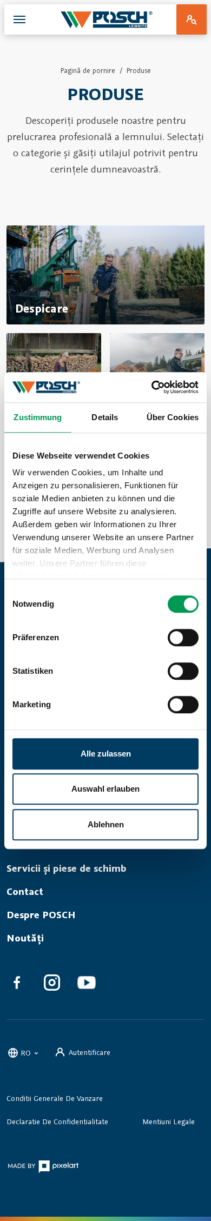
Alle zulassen (106, 753)
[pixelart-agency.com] (43, 1166)
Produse (139, 70)
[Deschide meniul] (19, 19)
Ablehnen (106, 824)
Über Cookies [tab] (173, 417)
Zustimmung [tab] (38, 417)
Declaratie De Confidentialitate (57, 1121)
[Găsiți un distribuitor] (191, 19)
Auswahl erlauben (105, 788)
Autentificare (89, 1052)
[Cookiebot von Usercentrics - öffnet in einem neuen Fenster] (152, 387)
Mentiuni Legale (169, 1121)
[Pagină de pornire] (107, 19)
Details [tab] (104, 417)
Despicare (41, 308)
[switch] (183, 637)
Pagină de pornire (88, 70)
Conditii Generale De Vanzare (54, 1098)
